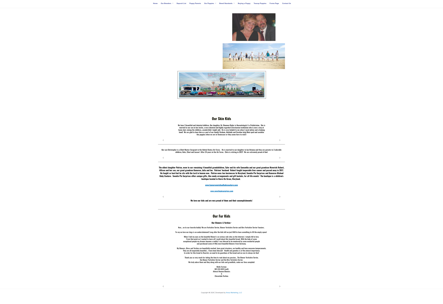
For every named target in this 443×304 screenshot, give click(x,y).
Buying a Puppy (244, 3)
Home (155, 3)
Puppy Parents (195, 3)
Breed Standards (225, 3)
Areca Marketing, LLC (234, 292)
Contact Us (286, 3)
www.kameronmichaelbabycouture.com (221, 185)
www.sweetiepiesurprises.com (221, 191)
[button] (172, 3)
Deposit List (181, 3)
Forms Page (274, 3)
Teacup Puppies (260, 3)
